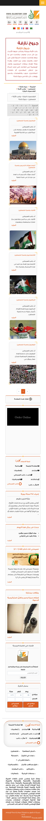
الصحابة (14, 756)
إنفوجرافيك (12, 765)
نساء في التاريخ (27, 756)
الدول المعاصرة (28, 751)
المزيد (13, 136)
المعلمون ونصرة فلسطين (26, 120)
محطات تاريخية (28, 773)
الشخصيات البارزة (28, 91)
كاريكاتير (29, 769)
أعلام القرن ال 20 (22, 760)
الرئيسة (32, 87)
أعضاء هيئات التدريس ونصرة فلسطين (25, 166)
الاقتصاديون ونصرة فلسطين (25, 255)
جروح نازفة (23, 87)
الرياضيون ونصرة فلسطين (25, 300)
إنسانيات (14, 773)
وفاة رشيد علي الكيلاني (27, 536)
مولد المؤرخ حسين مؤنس (27, 533)
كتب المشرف (17, 769)
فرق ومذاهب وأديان (29, 765)
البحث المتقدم (22, 32)
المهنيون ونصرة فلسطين (26, 344)
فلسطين (31, 89)
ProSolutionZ (27, 817)
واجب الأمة (22, 89)
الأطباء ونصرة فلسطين (27, 210)
